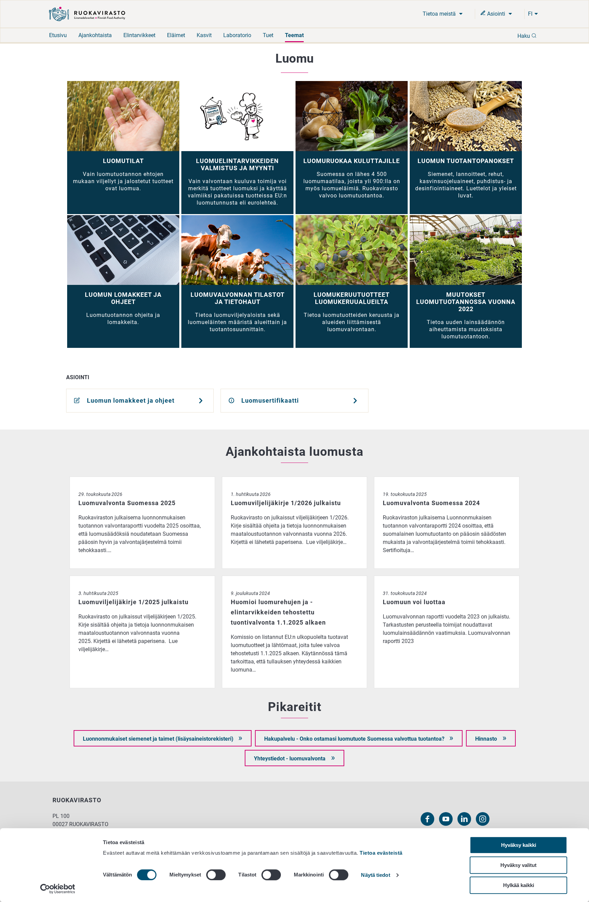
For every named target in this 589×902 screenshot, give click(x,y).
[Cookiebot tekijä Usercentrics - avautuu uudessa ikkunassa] (58, 889)
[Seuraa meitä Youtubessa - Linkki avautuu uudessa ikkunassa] (446, 819)
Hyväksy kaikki (518, 845)
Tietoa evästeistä (381, 853)
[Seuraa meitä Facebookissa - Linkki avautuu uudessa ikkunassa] (427, 819)
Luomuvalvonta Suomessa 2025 (109, 480)
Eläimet (176, 35)
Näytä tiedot (375, 875)
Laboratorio (237, 35)
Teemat (294, 35)
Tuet (268, 35)
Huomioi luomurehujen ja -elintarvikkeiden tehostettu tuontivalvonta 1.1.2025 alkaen (294, 579)
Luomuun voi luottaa (399, 579)
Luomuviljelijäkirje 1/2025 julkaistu (113, 579)
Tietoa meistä (440, 14)
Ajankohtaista (95, 35)
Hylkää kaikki (518, 885)
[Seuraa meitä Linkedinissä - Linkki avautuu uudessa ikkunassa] (464, 819)
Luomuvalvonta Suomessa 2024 (413, 480)
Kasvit (204, 35)
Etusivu (58, 35)
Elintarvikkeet (139, 35)
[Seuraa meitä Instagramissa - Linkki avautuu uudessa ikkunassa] (482, 819)
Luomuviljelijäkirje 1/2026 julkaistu (265, 480)
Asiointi (496, 14)
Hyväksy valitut (518, 865)
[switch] (216, 874)
